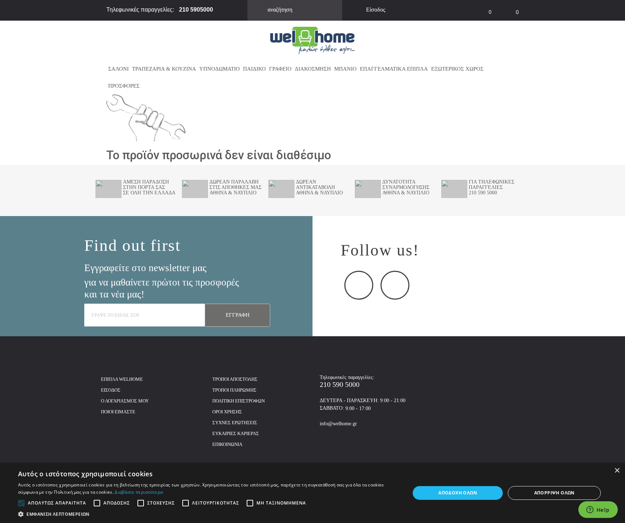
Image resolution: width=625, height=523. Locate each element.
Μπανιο (345, 69)
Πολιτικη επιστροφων (238, 401)
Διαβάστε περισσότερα (139, 492)
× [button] (617, 470)
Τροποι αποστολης (235, 379)
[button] (208, 514)
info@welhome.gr (338, 423)
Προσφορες (124, 86)
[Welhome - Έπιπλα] (312, 40)
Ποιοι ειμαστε (118, 411)
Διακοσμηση (313, 69)
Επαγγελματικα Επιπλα (394, 69)
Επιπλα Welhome (122, 379)
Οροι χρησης (227, 411)
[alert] (312, 493)
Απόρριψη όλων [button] (554, 493)
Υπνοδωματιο (219, 69)
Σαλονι (118, 69)
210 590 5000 (340, 384)
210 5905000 (196, 10)
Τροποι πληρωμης (234, 390)
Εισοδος (110, 390)
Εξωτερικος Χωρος (457, 69)
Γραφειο (280, 69)
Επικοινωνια (227, 444)
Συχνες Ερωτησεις (234, 422)
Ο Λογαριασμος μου (125, 401)
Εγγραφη (238, 315)
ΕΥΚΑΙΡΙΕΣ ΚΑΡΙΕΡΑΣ (235, 433)
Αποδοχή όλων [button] (457, 493)
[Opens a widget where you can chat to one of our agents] (598, 510)
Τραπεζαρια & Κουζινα (164, 69)
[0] (477, 7)
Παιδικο (254, 69)
